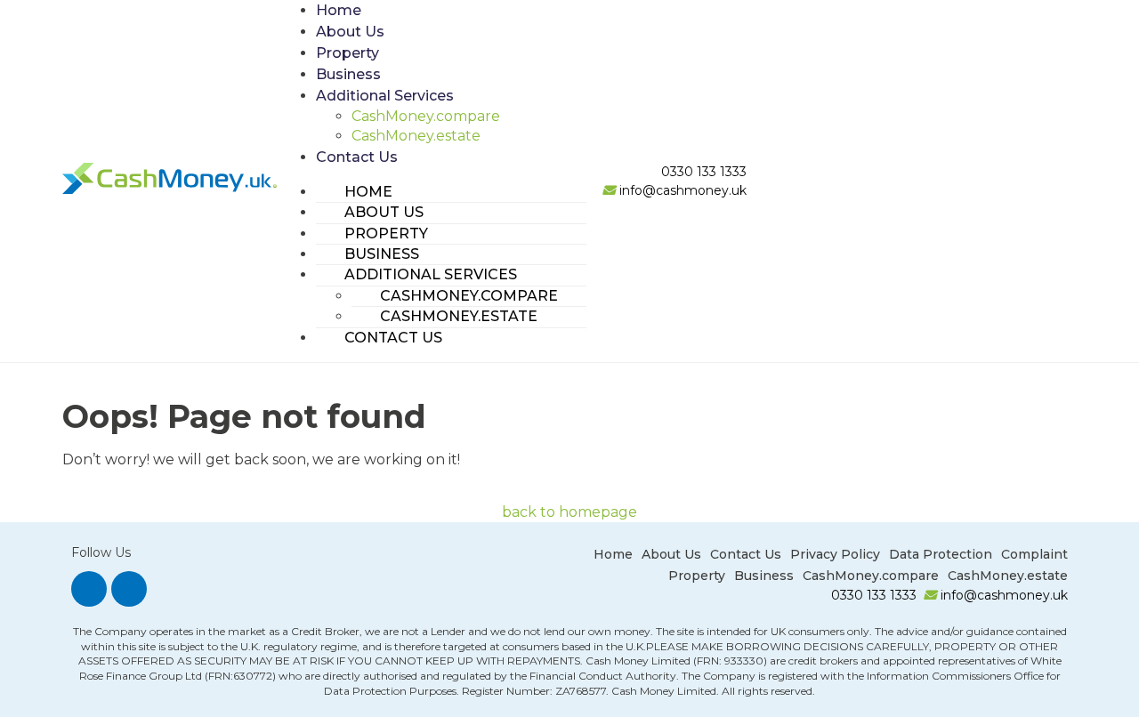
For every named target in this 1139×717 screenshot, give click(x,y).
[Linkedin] (129, 589)
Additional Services (385, 95)
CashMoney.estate (416, 135)
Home (338, 10)
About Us (350, 31)
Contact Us (357, 157)
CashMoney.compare (425, 116)
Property (347, 52)
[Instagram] (89, 589)
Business (348, 74)
